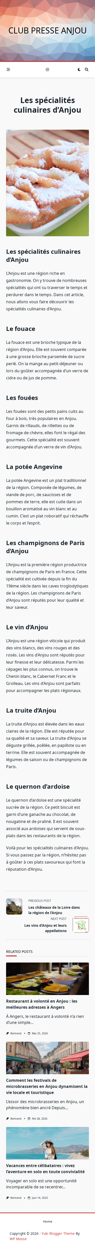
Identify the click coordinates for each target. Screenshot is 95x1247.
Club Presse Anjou (47, 30)
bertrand (15, 1033)
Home (47, 1221)
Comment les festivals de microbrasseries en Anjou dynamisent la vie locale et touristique (47, 1086)
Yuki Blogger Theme (58, 1233)
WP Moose (18, 1238)
